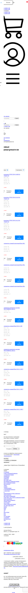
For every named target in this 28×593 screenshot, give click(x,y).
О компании (4, 507)
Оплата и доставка (5, 516)
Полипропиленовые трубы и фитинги (10, 493)
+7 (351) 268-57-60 (5, 8)
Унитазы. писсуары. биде (7, 505)
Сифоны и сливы (5, 503)
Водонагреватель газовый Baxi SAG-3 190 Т (12, 389)
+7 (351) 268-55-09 (5, 9)
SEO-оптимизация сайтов (7, 550)
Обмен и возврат (5, 517)
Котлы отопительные (6, 488)
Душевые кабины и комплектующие (10, 481)
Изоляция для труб (5, 484)
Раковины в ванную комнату (8, 500)
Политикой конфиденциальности (10, 455)
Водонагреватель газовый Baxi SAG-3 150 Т (12, 369)
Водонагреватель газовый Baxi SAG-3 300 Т (12, 409)
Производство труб (5, 519)
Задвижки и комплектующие (8, 482)
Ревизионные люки (6, 501)
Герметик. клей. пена (6, 480)
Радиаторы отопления (6, 498)
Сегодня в (9, 448)
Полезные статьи (5, 512)
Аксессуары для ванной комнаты (9, 473)
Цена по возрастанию (5, 157)
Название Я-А (4, 167)
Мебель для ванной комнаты (8, 489)
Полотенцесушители (6, 494)
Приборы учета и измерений (8, 496)
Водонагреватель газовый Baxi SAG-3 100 (11, 326)
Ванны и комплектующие (7, 474)
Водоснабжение (5, 478)
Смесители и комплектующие (8, 504)
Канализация (4, 486)
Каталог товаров (5, 472)
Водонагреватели (5, 476)
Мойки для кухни (5, 490)
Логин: (2, 121)
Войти (2, 40)
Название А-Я (4, 164)
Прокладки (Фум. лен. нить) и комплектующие (13, 497)
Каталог (8, 2)
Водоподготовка (5, 477)
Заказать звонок (5, 10)
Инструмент (4, 485)
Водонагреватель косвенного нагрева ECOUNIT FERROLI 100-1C (10, 350)
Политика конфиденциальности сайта (10, 554)
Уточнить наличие (8, 191)
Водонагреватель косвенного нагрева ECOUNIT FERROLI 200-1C (10, 308)
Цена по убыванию (5, 160)
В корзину (19, 191)
